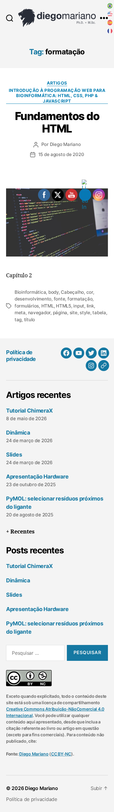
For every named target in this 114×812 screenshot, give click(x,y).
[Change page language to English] (110, 14)
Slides (14, 454)
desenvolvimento (33, 299)
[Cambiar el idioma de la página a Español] (110, 22)
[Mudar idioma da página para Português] (110, 6)
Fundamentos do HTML (57, 122)
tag (18, 319)
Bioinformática (30, 292)
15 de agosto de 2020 (61, 154)
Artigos (57, 83)
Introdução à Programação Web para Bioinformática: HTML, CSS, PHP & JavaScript (57, 96)
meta (20, 312)
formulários (27, 306)
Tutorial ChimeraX (29, 410)
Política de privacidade (21, 355)
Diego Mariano (65, 144)
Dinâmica (18, 432)
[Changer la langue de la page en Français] (110, 31)
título (29, 319)
